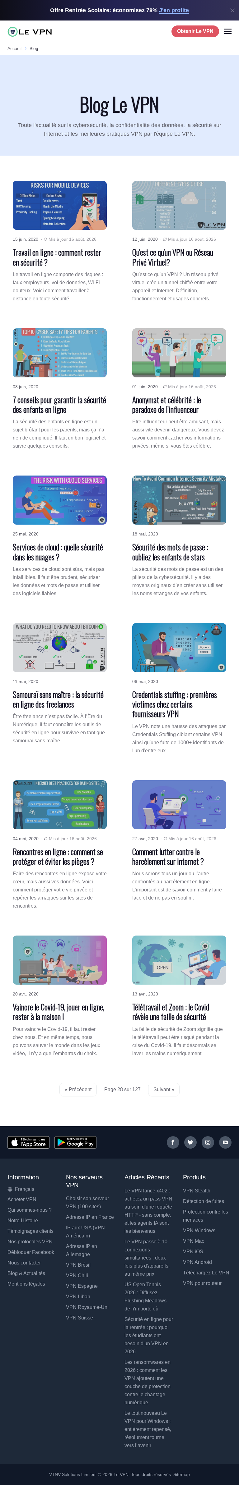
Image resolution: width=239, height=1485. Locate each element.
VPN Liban (78, 1296)
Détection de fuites (203, 1201)
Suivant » (163, 1089)
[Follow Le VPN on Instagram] (208, 1142)
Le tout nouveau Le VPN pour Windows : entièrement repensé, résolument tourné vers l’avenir (147, 1429)
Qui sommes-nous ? (29, 1210)
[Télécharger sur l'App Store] (28, 1142)
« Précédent (78, 1089)
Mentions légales (26, 1284)
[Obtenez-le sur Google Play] (75, 1142)
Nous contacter (24, 1262)
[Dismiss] (232, 10)
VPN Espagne (82, 1286)
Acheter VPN (21, 1199)
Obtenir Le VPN (195, 31)
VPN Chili (77, 1275)
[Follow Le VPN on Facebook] (173, 1142)
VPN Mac (193, 1241)
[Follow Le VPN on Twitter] (190, 1142)
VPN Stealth (196, 1190)
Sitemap (181, 1474)
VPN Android (197, 1262)
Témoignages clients (30, 1231)
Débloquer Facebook (30, 1252)
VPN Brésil (78, 1265)
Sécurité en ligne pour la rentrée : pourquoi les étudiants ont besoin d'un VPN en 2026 (148, 1335)
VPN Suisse (79, 1317)
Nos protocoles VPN (30, 1241)
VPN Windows (199, 1230)
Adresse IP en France (90, 1217)
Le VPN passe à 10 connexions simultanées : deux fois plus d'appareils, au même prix (147, 1258)
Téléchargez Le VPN (206, 1272)
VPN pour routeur (202, 1283)
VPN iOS (193, 1251)
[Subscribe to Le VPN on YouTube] (225, 1142)
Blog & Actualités (26, 1273)
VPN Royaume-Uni (87, 1307)
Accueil (14, 48)
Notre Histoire (22, 1220)
